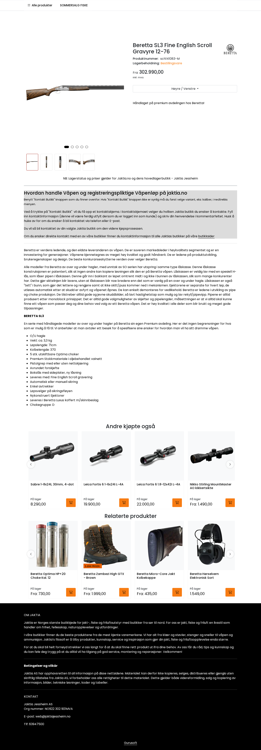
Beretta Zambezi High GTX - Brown (104, 576)
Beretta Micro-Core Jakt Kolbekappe (156, 576)
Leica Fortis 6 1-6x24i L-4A (103, 485)
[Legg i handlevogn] (71, 502)
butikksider (206, 236)
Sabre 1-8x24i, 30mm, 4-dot (52, 485)
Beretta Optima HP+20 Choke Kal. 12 (48, 576)
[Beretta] (230, 49)
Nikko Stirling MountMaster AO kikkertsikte (210, 486)
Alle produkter (41, 5)
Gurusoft (130, 743)
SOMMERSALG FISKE (74, 5)
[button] (66, 147)
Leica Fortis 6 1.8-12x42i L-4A (158, 485)
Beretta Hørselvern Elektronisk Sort (204, 576)
